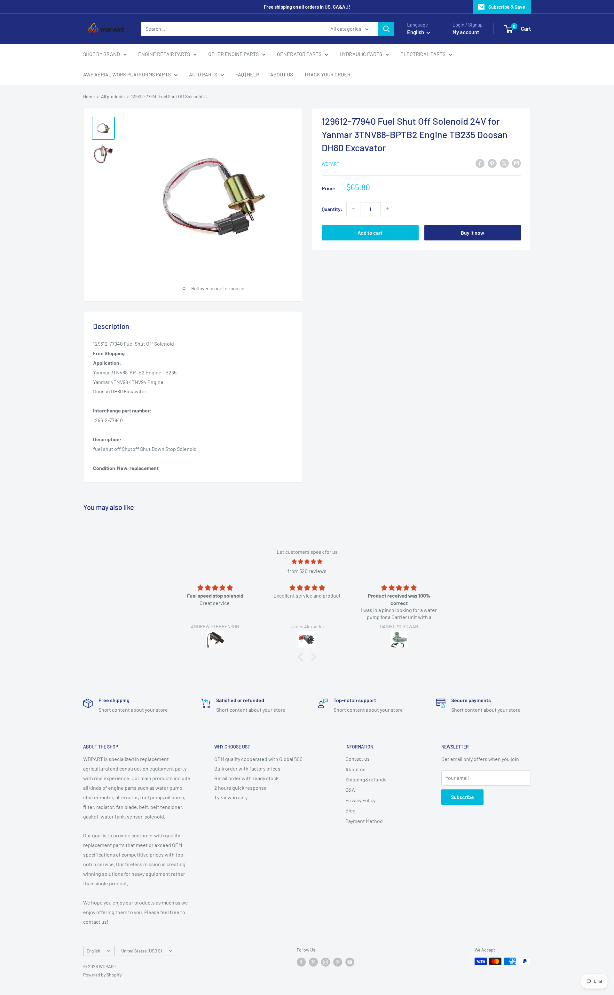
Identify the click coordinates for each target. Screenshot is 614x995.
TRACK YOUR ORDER (327, 74)
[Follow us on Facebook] (301, 962)
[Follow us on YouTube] (349, 962)
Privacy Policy (360, 800)
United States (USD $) (141, 950)
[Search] (386, 29)
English (93, 950)
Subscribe (462, 797)
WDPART (330, 163)
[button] (302, 657)
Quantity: (332, 209)
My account (466, 32)
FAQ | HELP (247, 74)
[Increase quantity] (387, 208)
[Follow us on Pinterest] (337, 962)
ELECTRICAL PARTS (422, 54)
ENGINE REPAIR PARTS (164, 54)
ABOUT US (281, 74)
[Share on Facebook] (480, 163)
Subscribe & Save (506, 7)
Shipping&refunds (366, 779)
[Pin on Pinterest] (492, 163)
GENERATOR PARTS (299, 54)
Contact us (357, 759)
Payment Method (364, 821)
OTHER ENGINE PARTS (233, 54)
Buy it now (472, 232)
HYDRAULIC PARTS (361, 54)
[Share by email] (516, 163)
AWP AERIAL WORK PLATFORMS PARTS (127, 74)
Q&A (350, 790)
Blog (350, 810)
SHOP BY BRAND (101, 54)
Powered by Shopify (102, 974)
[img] (307, 562)
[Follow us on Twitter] (313, 962)
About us (355, 769)
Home (89, 96)
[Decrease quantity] (353, 208)
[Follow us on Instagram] (325, 962)
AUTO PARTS (203, 74)
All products (113, 96)
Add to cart (370, 232)
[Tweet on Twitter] (504, 163)
